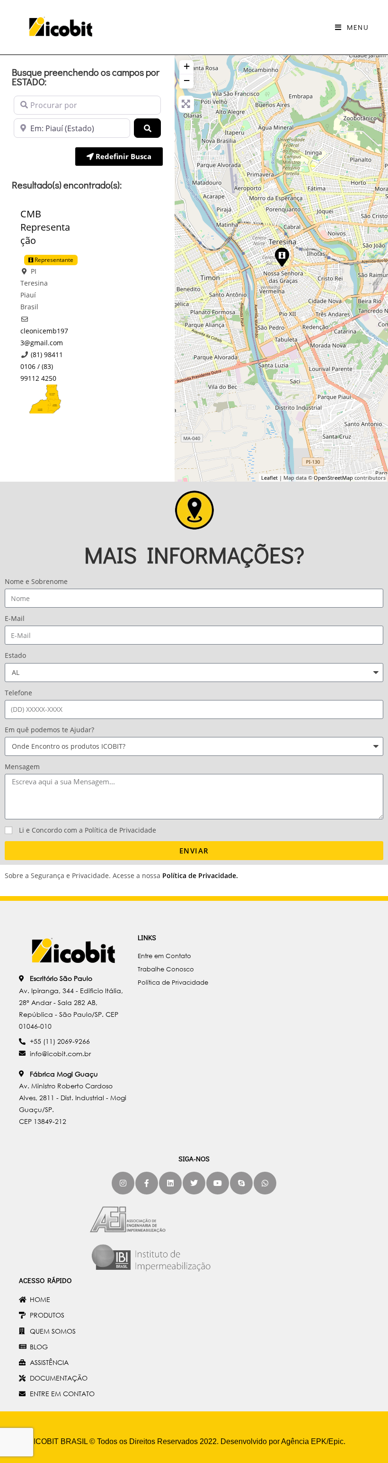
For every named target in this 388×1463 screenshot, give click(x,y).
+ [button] (187, 66)
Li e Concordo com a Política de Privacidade (87, 830)
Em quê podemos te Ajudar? (49, 729)
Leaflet (269, 477)
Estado (15, 655)
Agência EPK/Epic (312, 1441)
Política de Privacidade (199, 875)
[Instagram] (123, 1183)
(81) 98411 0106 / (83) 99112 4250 (41, 366)
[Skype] (241, 1183)
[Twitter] (194, 1183)
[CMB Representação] (281, 257)
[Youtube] (217, 1183)
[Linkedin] (170, 1183)
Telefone (18, 692)
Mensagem (22, 766)
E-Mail (15, 618)
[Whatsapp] (265, 1183)
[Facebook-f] (146, 1183)
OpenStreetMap (333, 477)
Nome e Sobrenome (36, 581)
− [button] (187, 80)
